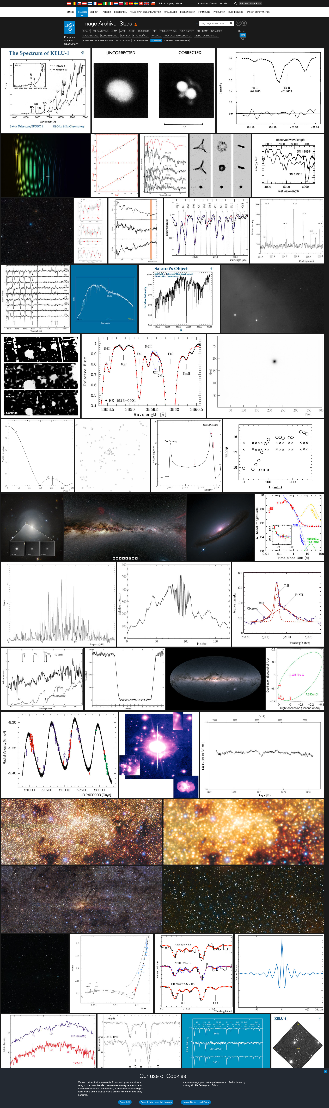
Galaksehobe (90, 35)
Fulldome (202, 31)
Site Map (223, 3)
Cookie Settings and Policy (196, 1102)
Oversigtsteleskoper (176, 40)
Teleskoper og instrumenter (145, 12)
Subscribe (202, 3)
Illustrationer (109, 35)
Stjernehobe (141, 40)
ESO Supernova (168, 31)
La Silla (125, 35)
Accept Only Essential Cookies (156, 1102)
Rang (242, 35)
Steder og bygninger (206, 35)
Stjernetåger (140, 35)
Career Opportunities (258, 12)
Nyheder (106, 12)
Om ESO (70, 12)
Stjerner (156, 40)
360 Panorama (100, 31)
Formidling (204, 12)
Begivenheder (187, 12)
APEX (122, 31)
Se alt (86, 31)
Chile (132, 31)
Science (244, 3)
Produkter (219, 12)
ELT (154, 31)
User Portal (255, 3)
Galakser (216, 31)
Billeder (82, 12)
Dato (243, 39)
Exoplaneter (187, 31)
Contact (213, 3)
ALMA (114, 31)
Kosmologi (144, 31)
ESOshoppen (120, 12)
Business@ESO (235, 12)
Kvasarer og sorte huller (98, 40)
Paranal (156, 35)
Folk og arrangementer (177, 35)
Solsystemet (123, 40)
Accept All (125, 1102)
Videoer (94, 12)
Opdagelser (170, 12)
